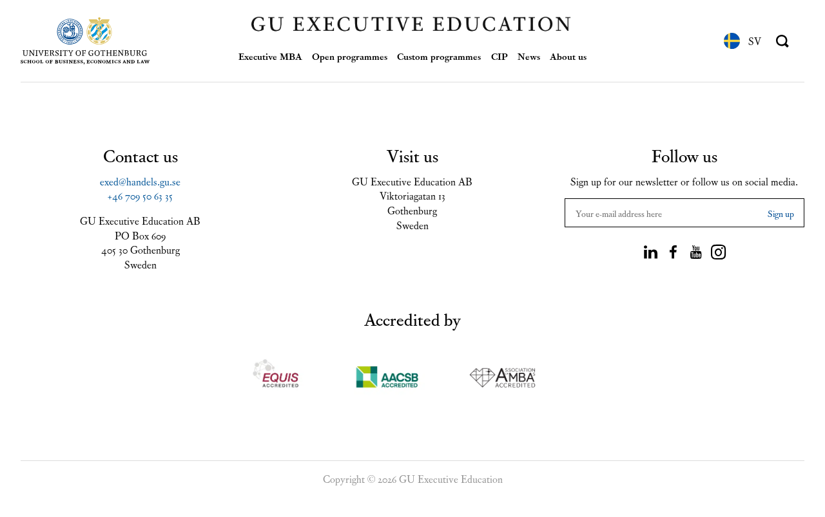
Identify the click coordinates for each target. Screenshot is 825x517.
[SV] (732, 41)
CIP (499, 56)
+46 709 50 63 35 (140, 195)
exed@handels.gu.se (140, 181)
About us (568, 56)
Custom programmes (439, 56)
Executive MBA (270, 56)
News (529, 56)
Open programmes (349, 56)
